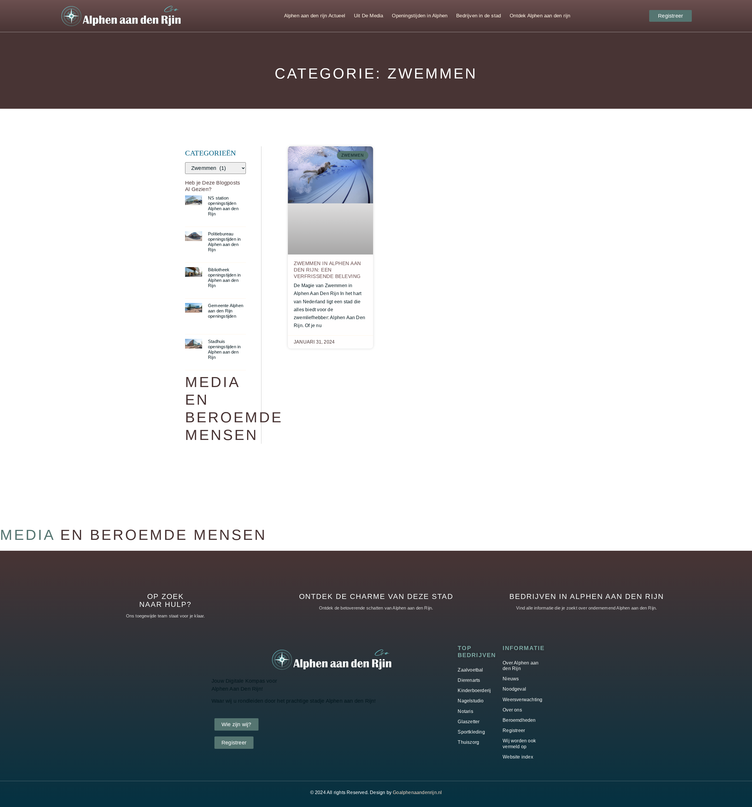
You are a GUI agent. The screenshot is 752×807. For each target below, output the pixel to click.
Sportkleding (471, 731)
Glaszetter (468, 721)
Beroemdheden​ (519, 720)
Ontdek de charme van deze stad (376, 596)
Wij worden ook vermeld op (519, 743)
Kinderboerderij (474, 690)
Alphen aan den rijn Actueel (314, 16)
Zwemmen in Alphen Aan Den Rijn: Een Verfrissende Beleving (327, 270)
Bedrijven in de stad (478, 16)
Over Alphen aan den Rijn (520, 665)
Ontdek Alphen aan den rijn (540, 16)
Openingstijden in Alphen (419, 16)
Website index (518, 756)
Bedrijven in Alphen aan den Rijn (586, 596)
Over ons (512, 709)
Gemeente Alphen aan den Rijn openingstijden (225, 311)
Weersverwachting (522, 699)
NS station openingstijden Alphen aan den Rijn (223, 205)
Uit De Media (368, 16)
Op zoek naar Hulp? (165, 600)
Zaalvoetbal (470, 669)
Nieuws (511, 678)
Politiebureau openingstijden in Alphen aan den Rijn (224, 241)
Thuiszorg (468, 742)
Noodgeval (514, 689)
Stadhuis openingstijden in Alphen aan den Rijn (224, 349)
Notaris (465, 711)
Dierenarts (469, 680)
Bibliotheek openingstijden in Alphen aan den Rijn (224, 277)
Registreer (514, 730)
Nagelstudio (471, 700)
